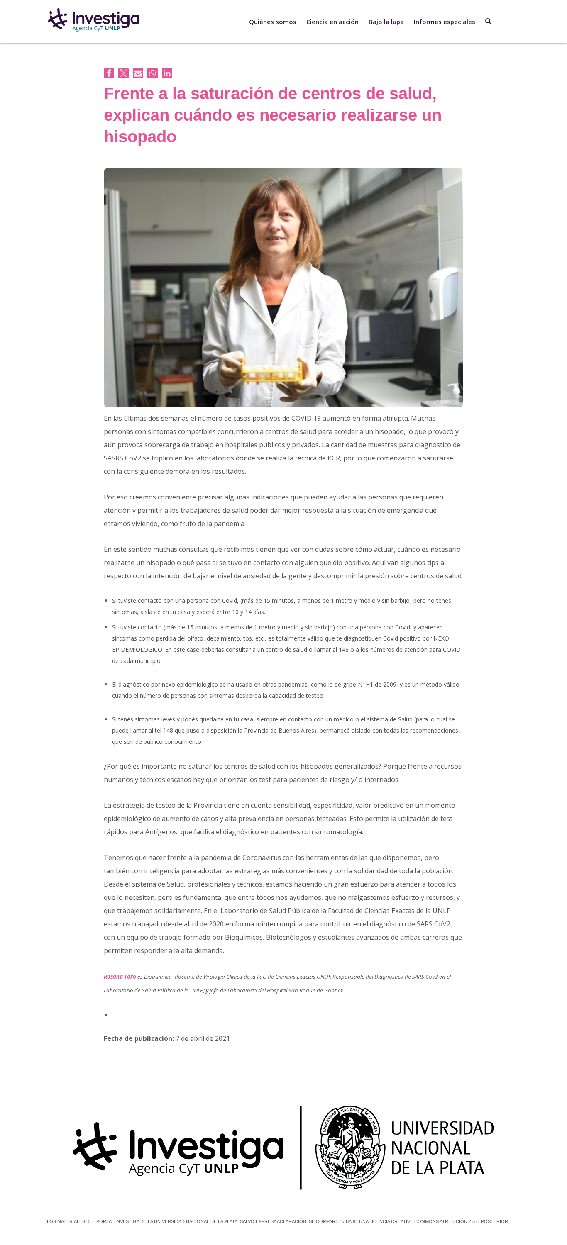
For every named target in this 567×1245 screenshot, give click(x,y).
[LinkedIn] (167, 73)
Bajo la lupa (386, 21)
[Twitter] (123, 73)
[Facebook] (109, 73)
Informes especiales (444, 21)
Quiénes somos (272, 21)
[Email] (138, 73)
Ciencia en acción (332, 21)
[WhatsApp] (152, 73)
